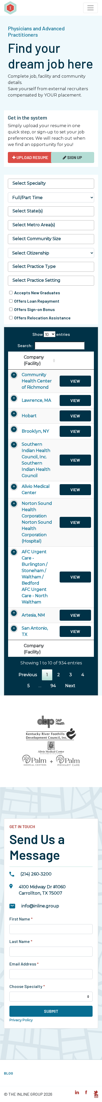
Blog (8, 1073)
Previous (28, 674)
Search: (25, 345)
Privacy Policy (21, 1020)
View (75, 380)
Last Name (20, 941)
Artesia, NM (33, 615)
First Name (21, 918)
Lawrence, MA (36, 400)
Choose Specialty (27, 986)
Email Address (24, 963)
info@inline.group (40, 905)
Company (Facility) (34, 360)
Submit (51, 1011)
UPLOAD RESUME (32, 157)
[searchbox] (51, 183)
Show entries (51, 334)
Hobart (29, 415)
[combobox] (51, 184)
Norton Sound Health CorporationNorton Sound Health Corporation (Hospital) (37, 522)
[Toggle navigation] (90, 8)
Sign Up (74, 157)
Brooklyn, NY (35, 431)
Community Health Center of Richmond (37, 381)
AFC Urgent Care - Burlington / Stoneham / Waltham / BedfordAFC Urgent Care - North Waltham (35, 576)
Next (70, 685)
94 (53, 685)
